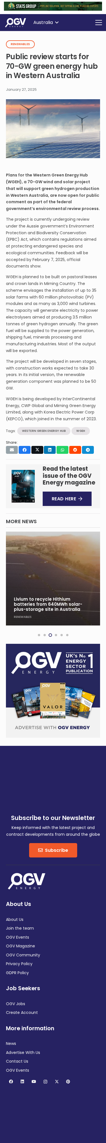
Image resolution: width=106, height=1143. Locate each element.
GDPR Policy (17, 973)
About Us (14, 919)
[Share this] (25, 450)
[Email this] (12, 450)
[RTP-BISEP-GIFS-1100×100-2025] (53, 9)
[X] (57, 1082)
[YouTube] (34, 1082)
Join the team (20, 928)
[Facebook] (11, 1082)
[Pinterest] (68, 1082)
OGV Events (17, 937)
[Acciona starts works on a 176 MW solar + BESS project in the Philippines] (53, 578)
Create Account (22, 1012)
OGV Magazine (20, 946)
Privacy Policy (19, 964)
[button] (46, 22)
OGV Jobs (15, 1004)
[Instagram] (45, 1082)
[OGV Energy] (16, 22)
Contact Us (17, 1061)
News (11, 1043)
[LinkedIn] (22, 1082)
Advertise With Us (23, 1052)
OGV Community (23, 955)
